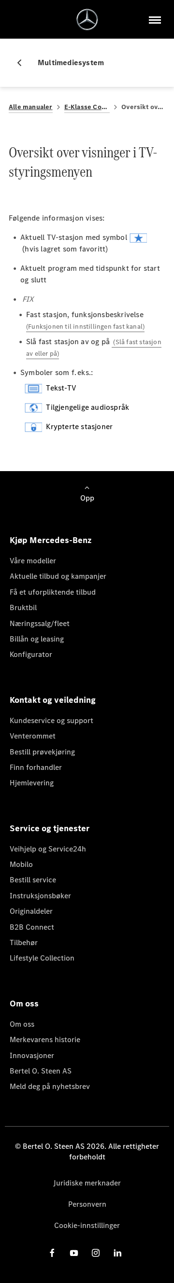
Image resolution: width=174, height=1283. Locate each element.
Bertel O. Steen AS (41, 1071)
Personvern (87, 1204)
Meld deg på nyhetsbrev (50, 1086)
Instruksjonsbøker (40, 896)
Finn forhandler (36, 767)
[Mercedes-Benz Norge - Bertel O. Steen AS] (87, 19)
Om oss (22, 1024)
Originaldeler (31, 911)
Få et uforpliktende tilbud (53, 592)
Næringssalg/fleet (40, 623)
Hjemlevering (32, 783)
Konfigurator (31, 654)
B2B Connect (32, 927)
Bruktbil (23, 607)
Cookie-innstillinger (87, 1225)
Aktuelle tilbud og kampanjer (58, 576)
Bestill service (33, 880)
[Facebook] (52, 1253)
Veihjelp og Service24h (48, 849)
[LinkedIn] (117, 1253)
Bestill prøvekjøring (42, 752)
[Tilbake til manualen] (23, 62)
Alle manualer (31, 107)
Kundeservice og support (51, 720)
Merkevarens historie (45, 1039)
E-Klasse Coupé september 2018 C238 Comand (87, 107)
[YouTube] (74, 1253)
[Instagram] (96, 1253)
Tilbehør (24, 942)
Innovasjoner (32, 1055)
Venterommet (33, 736)
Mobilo (21, 864)
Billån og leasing (37, 639)
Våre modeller (33, 561)
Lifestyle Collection (42, 958)
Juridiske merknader (87, 1183)
